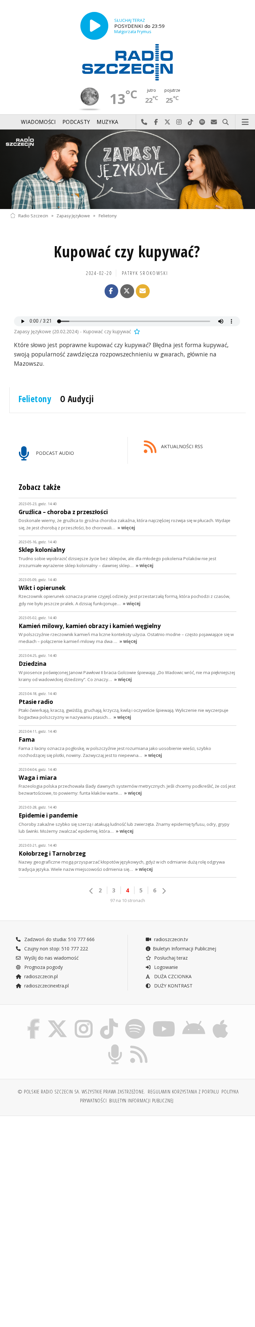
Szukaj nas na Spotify (202, 122)
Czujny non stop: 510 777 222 (55, 948)
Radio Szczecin (33, 215)
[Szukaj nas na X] (57, 1020)
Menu (245, 122)
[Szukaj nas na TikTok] (109, 1020)
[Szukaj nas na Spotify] (135, 1020)
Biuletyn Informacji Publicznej (184, 948)
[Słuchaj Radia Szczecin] (94, 26)
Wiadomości (38, 122)
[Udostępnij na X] (127, 291)
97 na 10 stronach (127, 900)
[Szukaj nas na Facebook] (33, 1020)
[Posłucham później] (136, 331)
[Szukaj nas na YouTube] (164, 1020)
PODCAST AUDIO (54, 453)
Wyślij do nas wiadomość (214, 122)
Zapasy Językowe (73, 215)
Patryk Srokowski (145, 273)
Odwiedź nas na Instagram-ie (179, 122)
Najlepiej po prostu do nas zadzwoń (144, 122)
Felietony (108, 215)
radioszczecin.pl (40, 976)
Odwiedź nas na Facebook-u (156, 122)
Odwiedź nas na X (167, 122)
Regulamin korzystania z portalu (183, 1091)
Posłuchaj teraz (170, 958)
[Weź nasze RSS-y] (139, 1045)
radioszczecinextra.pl (46, 985)
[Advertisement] (68, 1171)
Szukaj (225, 122)
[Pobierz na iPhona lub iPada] (220, 1020)
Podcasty (76, 122)
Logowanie (165, 967)
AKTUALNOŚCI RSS (181, 447)
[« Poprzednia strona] (91, 890)
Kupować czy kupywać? (127, 251)
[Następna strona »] (164, 890)
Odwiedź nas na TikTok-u (191, 122)
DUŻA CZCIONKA (172, 976)
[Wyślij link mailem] (143, 291)
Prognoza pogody (43, 967)
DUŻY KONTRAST (173, 985)
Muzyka (108, 122)
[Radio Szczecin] (127, 62)
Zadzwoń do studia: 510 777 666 (59, 939)
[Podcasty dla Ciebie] (115, 1045)
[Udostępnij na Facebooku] (112, 291)
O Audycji (77, 399)
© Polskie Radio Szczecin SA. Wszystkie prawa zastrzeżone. (81, 1091)
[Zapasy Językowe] (127, 169)
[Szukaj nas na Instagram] (83, 1020)
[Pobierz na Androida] (194, 1020)
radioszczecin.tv (170, 939)
